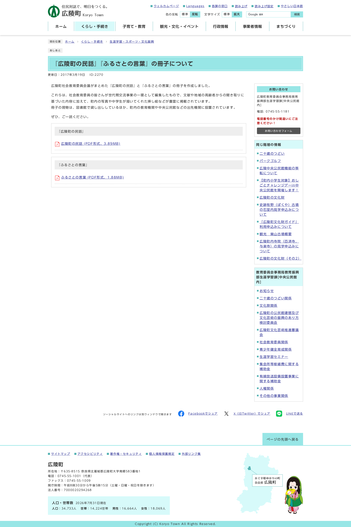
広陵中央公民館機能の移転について (279, 171)
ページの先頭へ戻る (283, 439)
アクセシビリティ (90, 453)
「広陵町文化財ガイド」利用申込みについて (279, 224)
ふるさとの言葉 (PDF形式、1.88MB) (92, 177)
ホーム (70, 41)
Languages (195, 6)
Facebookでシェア (203, 413)
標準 (185, 14)
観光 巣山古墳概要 (276, 234)
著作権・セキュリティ (126, 453)
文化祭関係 (268, 305)
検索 (297, 14)
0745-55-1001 (69, 476)
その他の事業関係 (274, 395)
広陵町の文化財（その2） (280, 258)
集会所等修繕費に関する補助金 (279, 366)
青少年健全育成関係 (276, 349)
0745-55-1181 (277, 111)
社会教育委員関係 (274, 342)
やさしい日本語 (292, 6)
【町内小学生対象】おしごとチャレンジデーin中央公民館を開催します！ (279, 185)
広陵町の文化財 (272, 197)
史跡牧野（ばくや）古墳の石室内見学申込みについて (279, 209)
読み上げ (241, 6)
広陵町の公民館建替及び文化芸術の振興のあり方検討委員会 (279, 317)
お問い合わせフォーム (278, 131)
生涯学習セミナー (274, 356)
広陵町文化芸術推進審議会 (279, 332)
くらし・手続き (92, 41)
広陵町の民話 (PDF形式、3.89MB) (90, 143)
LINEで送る (294, 413)
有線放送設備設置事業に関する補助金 (279, 379)
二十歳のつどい (272, 153)
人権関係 (267, 388)
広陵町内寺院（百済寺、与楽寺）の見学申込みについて (279, 246)
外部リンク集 (191, 453)
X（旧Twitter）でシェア (252, 413)
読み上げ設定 (264, 6)
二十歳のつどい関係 (276, 298)
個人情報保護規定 (161, 453)
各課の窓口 (220, 6)
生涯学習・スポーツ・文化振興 (132, 41)
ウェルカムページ (166, 6)
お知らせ (267, 291)
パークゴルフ (270, 161)
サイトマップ (60, 453)
